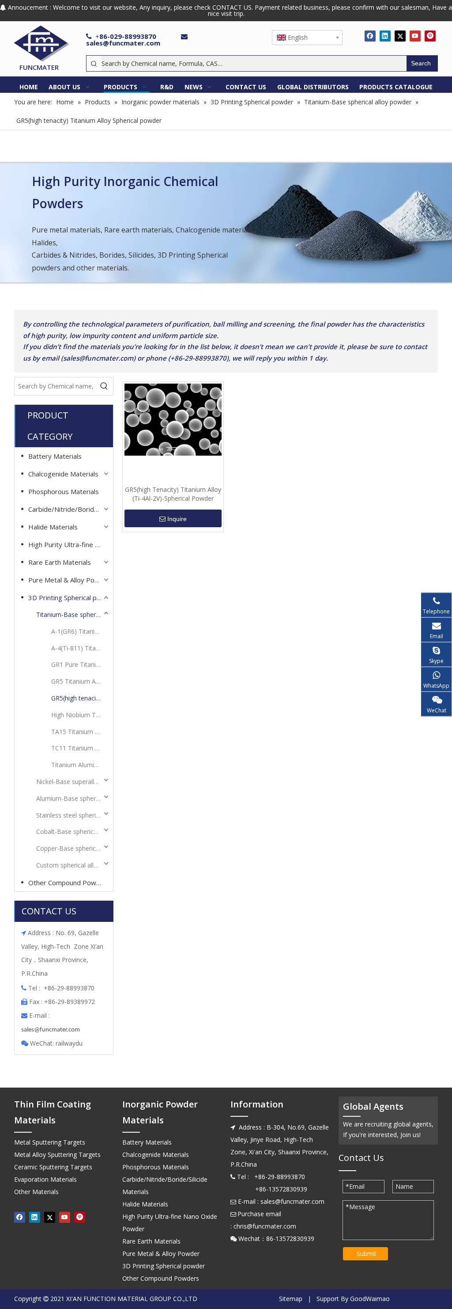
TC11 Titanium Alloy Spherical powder (80, 748)
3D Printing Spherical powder (69, 597)
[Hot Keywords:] (104, 386)
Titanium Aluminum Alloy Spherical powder (80, 765)
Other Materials (36, 1191)
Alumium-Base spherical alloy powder (73, 798)
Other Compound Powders (69, 882)
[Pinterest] (430, 36)
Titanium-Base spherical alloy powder (73, 614)
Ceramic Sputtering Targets (53, 1167)
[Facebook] (370, 36)
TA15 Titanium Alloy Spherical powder (80, 731)
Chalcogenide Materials (63, 473)
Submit (367, 1253)
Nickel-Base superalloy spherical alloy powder (73, 781)
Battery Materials (55, 456)
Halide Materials (53, 526)
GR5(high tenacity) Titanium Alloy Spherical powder (80, 698)
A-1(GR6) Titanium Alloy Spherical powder (80, 631)
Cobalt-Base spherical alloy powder (73, 831)
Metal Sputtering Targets (49, 1142)
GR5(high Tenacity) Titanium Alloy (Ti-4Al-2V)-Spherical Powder (173, 493)
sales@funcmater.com (123, 42)
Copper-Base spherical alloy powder (73, 848)
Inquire (177, 518)
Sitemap (290, 1298)
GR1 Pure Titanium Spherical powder (80, 664)
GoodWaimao (370, 1298)
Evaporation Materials (45, 1179)
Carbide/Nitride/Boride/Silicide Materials (69, 509)
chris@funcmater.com (265, 1226)
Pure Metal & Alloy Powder (69, 579)
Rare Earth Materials (59, 562)
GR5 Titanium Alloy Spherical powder (80, 681)
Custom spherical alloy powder (73, 865)
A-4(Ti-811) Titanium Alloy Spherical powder (80, 648)
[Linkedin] (385, 36)
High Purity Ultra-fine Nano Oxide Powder (69, 544)
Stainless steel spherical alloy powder (73, 815)
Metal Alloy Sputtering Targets (57, 1154)
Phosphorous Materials (63, 491)
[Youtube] (415, 36)
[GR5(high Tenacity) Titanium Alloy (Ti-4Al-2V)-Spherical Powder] (173, 419)
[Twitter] (400, 36)
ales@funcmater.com (52, 1030)
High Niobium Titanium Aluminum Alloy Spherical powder (80, 715)
